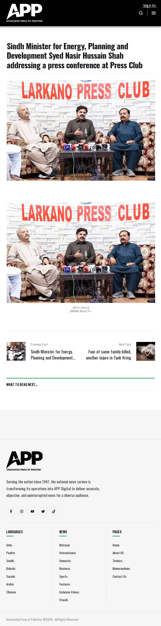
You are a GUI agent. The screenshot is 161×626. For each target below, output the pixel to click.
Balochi (10, 568)
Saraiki (10, 576)
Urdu (9, 545)
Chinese (11, 592)
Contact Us (119, 576)
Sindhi (10, 560)
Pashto (10, 552)
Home (116, 545)
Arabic (10, 584)
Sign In (149, 5)
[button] (141, 13)
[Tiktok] (53, 511)
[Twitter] (43, 511)
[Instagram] (21, 511)
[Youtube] (32, 511)
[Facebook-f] (11, 511)
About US (118, 552)
